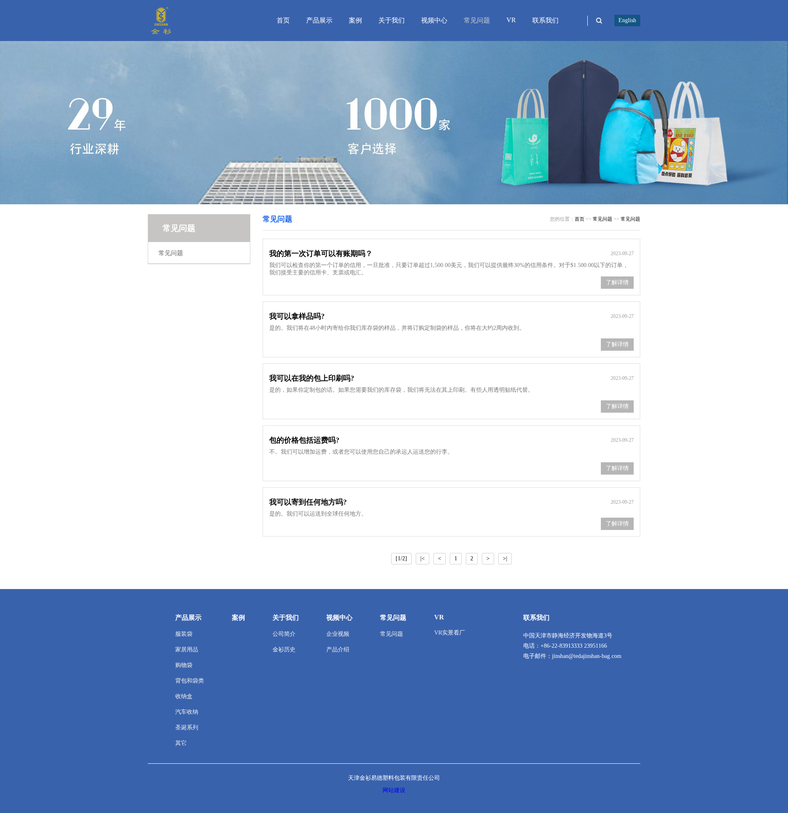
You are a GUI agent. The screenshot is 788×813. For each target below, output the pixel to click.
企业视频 (337, 634)
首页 (283, 20)
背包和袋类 (189, 681)
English (627, 20)
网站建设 (394, 790)
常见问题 (477, 20)
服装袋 (183, 634)
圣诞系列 (186, 727)
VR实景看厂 (449, 633)
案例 (355, 20)
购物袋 (183, 665)
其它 (181, 743)
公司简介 (284, 634)
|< (422, 558)
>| (505, 558)
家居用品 (186, 649)
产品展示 (319, 20)
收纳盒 (183, 696)
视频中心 (434, 20)
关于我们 (391, 20)
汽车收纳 (186, 712)
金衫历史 (284, 649)
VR (511, 19)
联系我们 (545, 20)
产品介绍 (337, 649)
